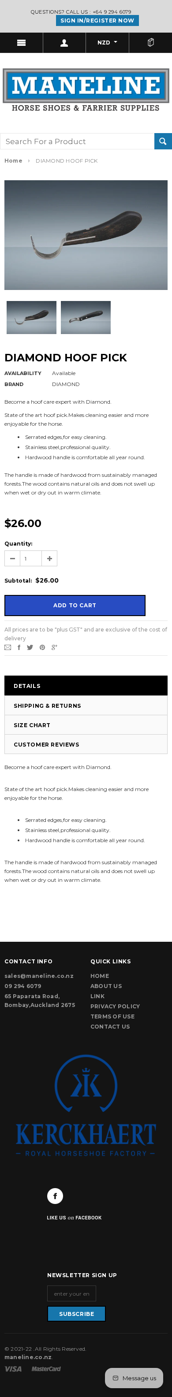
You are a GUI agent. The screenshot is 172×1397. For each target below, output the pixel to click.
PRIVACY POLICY (115, 1006)
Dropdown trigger (64, 43)
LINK (97, 996)
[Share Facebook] (19, 646)
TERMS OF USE (112, 1016)
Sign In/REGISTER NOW (97, 20)
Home (13, 160)
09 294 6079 (22, 986)
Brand (13, 384)
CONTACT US (110, 1026)
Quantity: (18, 543)
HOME (99, 976)
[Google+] (54, 646)
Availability (22, 373)
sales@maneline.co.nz (39, 976)
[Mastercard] (46, 1368)
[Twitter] (30, 646)
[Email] (7, 646)
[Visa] (13, 1368)
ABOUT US (106, 986)
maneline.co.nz (28, 1357)
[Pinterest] (42, 646)
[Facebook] (55, 1196)
